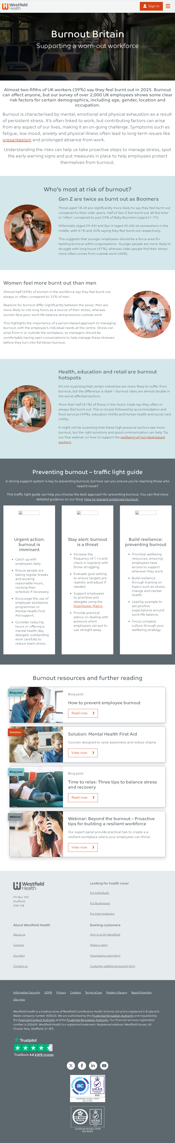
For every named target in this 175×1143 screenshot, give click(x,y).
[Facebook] (82, 1066)
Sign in (153, 6)
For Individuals (99, 893)
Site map (19, 999)
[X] (71, 1066)
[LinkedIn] (93, 1066)
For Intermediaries (102, 914)
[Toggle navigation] (168, 6)
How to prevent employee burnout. (111, 499)
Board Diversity (141, 992)
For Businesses (100, 903)
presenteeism (17, 140)
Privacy (61, 992)
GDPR (48, 992)
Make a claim (99, 945)
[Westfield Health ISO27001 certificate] (87, 1088)
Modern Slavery (116, 992)
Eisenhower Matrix (88, 606)
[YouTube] (104, 1066)
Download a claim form (105, 955)
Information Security (26, 992)
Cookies (75, 992)
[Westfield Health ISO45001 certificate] (87, 1119)
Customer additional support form (112, 966)
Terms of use (93, 992)
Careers (18, 945)
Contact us (20, 966)
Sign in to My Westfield (105, 934)
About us (19, 934)
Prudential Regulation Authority (113, 1016)
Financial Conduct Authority (36, 1020)
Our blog (19, 955)
